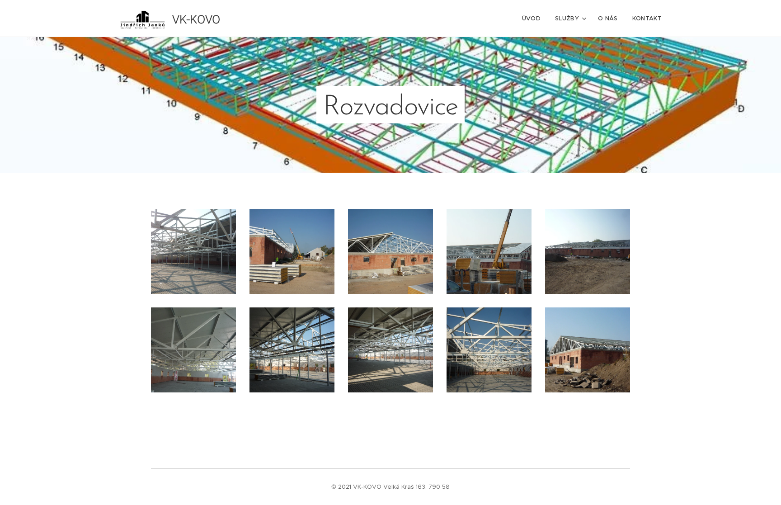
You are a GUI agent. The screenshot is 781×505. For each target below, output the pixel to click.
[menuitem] (534, 18)
